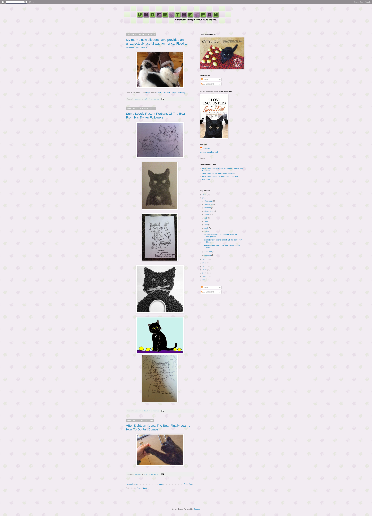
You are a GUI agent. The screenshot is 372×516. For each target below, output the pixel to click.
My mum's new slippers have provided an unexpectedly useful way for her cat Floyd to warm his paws (156, 43)
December (208, 201)
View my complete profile (210, 152)
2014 (204, 198)
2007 (204, 280)
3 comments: (154, 99)
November (208, 204)
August (207, 214)
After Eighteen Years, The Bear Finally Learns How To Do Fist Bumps (158, 427)
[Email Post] (162, 99)
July (206, 218)
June (206, 221)
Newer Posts (132, 484)
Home (160, 484)
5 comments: (154, 411)
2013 (204, 260)
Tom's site (206, 180)
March (207, 231)
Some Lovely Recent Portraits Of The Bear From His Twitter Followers (156, 115)
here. (148, 93)
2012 (204, 263)
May (206, 225)
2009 (204, 273)
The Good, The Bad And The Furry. (171, 93)
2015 (204, 195)
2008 (204, 277)
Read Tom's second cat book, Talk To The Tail (220, 177)
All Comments (208, 84)
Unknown (206, 148)
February (208, 252)
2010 (204, 270)
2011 (204, 266)
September (209, 211)
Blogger (197, 509)
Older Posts (188, 484)
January (207, 255)
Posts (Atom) (142, 488)
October (207, 208)
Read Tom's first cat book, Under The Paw (218, 174)
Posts (205, 79)
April (206, 228)
